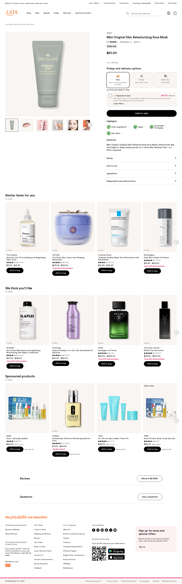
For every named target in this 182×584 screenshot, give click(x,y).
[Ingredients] (142, 173)
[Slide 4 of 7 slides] (57, 125)
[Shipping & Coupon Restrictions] (142, 181)
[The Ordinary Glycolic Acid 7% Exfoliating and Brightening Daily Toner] (27, 234)
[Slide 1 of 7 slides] (11, 125)
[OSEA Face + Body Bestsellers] (27, 414)
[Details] (142, 158)
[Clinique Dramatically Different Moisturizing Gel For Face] (73, 416)
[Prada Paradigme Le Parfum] (119, 327)
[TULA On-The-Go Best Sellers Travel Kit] (119, 414)
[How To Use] (142, 166)
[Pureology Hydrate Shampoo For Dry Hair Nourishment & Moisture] (73, 327)
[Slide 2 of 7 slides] (27, 125)
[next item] (90, 125)
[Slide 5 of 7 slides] (73, 125)
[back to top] (174, 576)
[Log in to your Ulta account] (168, 13)
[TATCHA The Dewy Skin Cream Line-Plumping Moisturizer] (73, 235)
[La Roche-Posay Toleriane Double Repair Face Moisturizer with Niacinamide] (119, 234)
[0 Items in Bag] (175, 13)
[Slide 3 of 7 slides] (42, 125)
